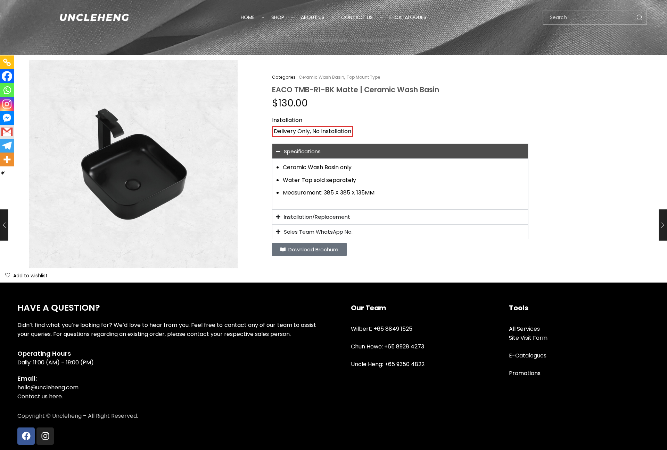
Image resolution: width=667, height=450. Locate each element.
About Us (312, 17)
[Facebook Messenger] (7, 118)
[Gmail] (7, 132)
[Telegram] (7, 146)
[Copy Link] (7, 62)
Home (248, 17)
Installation (287, 120)
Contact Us (357, 17)
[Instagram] (7, 104)
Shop (277, 17)
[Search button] (640, 17)
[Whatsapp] (7, 90)
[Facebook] (7, 76)
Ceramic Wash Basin (317, 40)
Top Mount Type (377, 40)
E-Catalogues (407, 17)
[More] (7, 159)
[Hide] (3, 173)
